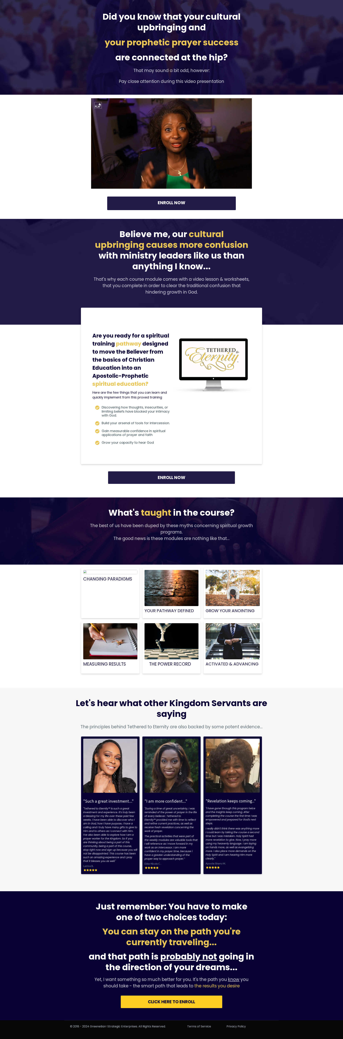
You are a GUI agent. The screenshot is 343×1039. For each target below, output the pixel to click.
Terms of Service (199, 1026)
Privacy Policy (236, 1026)
